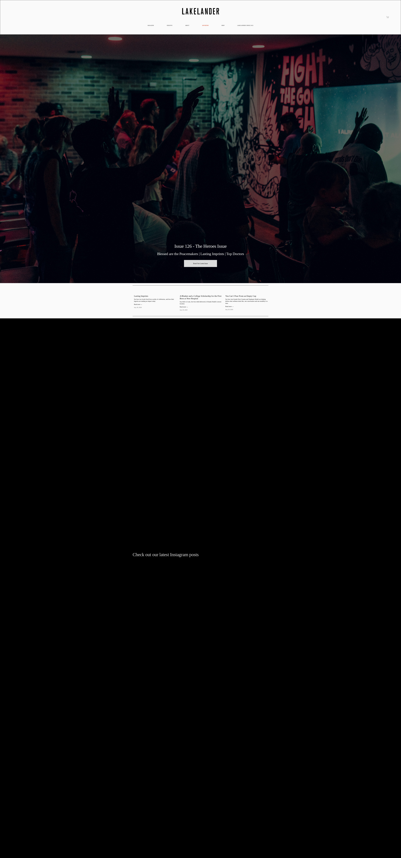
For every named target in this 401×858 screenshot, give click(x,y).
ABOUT (187, 25)
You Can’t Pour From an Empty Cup (240, 296)
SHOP (222, 25)
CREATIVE (169, 25)
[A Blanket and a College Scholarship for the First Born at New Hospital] (201, 292)
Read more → (138, 304)
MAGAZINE (151, 25)
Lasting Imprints (141, 296)
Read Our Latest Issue (200, 263)
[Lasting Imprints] (155, 292)
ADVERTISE (205, 25)
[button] (265, 289)
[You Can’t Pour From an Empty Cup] (246, 292)
